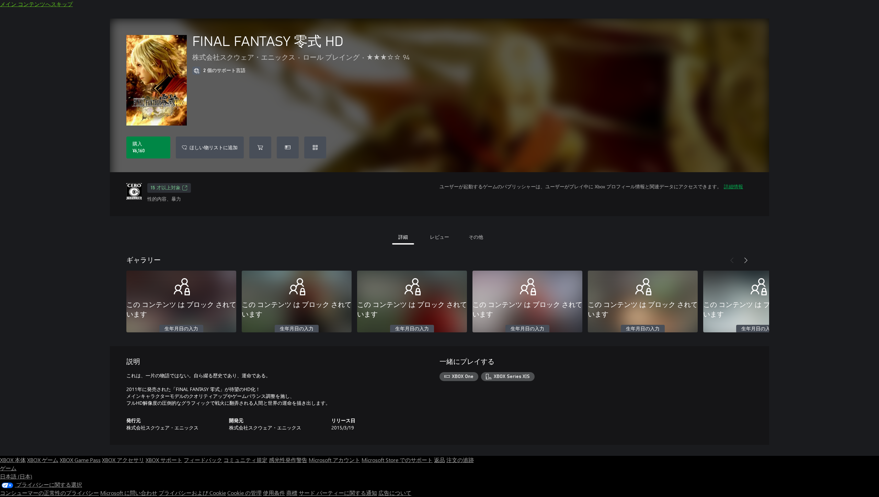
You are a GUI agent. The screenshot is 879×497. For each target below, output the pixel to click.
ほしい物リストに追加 (214, 147)
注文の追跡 (460, 459)
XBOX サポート (164, 459)
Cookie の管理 (244, 492)
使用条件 (274, 492)
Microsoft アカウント (334, 459)
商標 (291, 492)
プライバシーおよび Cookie (192, 492)
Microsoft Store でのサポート (397, 459)
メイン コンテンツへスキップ (36, 4)
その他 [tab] (476, 237)
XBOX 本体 (13, 459)
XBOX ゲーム (42, 459)
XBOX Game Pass (80, 459)
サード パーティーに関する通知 (338, 492)
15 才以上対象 (166, 188)
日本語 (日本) (16, 476)
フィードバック (203, 459)
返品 (439, 459)
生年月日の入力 (181, 329)
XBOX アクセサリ (123, 459)
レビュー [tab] (439, 237)
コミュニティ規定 (245, 459)
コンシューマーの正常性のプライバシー (49, 492)
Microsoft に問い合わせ (128, 492)
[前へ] (732, 260)
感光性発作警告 (288, 459)
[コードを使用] (315, 147)
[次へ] (746, 260)
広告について (394, 492)
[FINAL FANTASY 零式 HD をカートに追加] (260, 147)
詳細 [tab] (403, 237)
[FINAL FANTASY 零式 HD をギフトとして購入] (288, 147)
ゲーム (8, 468)
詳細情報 (733, 186)
